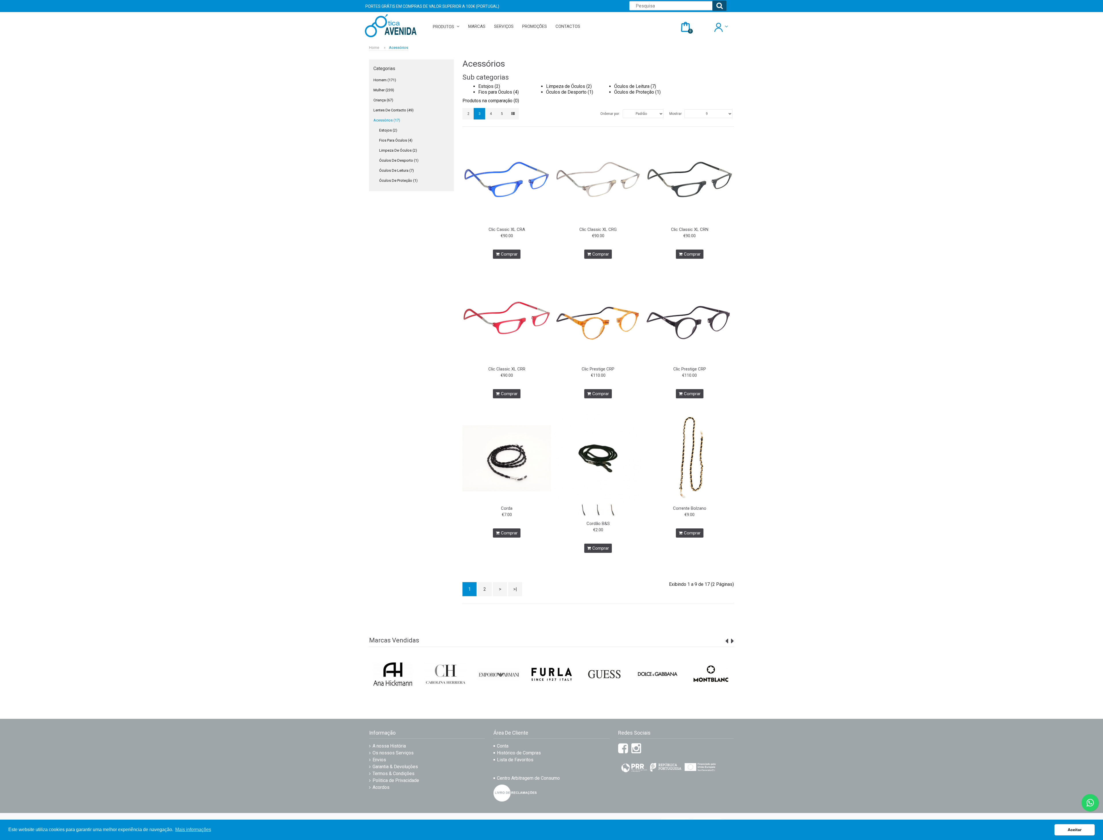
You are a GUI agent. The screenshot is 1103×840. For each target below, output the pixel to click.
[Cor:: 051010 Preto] (583, 510)
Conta (502, 746)
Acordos (381, 787)
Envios (379, 759)
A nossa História (389, 746)
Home (374, 47)
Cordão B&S (598, 523)
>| (515, 589)
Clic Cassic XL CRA (507, 229)
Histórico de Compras (519, 753)
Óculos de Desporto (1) (399, 160)
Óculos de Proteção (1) (398, 180)
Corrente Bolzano (689, 508)
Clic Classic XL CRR (506, 369)
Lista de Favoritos (515, 759)
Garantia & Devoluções (395, 766)
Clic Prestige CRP (598, 369)
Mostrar (675, 114)
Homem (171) (384, 80)
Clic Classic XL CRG (598, 229)
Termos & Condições (393, 773)
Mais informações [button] (193, 829)
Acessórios (398, 47)
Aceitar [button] (1074, 829)
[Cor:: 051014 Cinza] (598, 510)
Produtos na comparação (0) (490, 100)
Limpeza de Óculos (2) (398, 150)
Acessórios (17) (386, 120)
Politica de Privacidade (396, 780)
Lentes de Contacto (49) (393, 110)
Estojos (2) (388, 130)
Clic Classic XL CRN (689, 229)
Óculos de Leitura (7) (396, 170)
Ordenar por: (610, 114)
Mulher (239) (383, 90)
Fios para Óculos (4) (395, 140)
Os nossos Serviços (393, 753)
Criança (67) (383, 100)
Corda (506, 508)
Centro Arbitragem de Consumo (528, 778)
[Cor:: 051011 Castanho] (612, 510)
